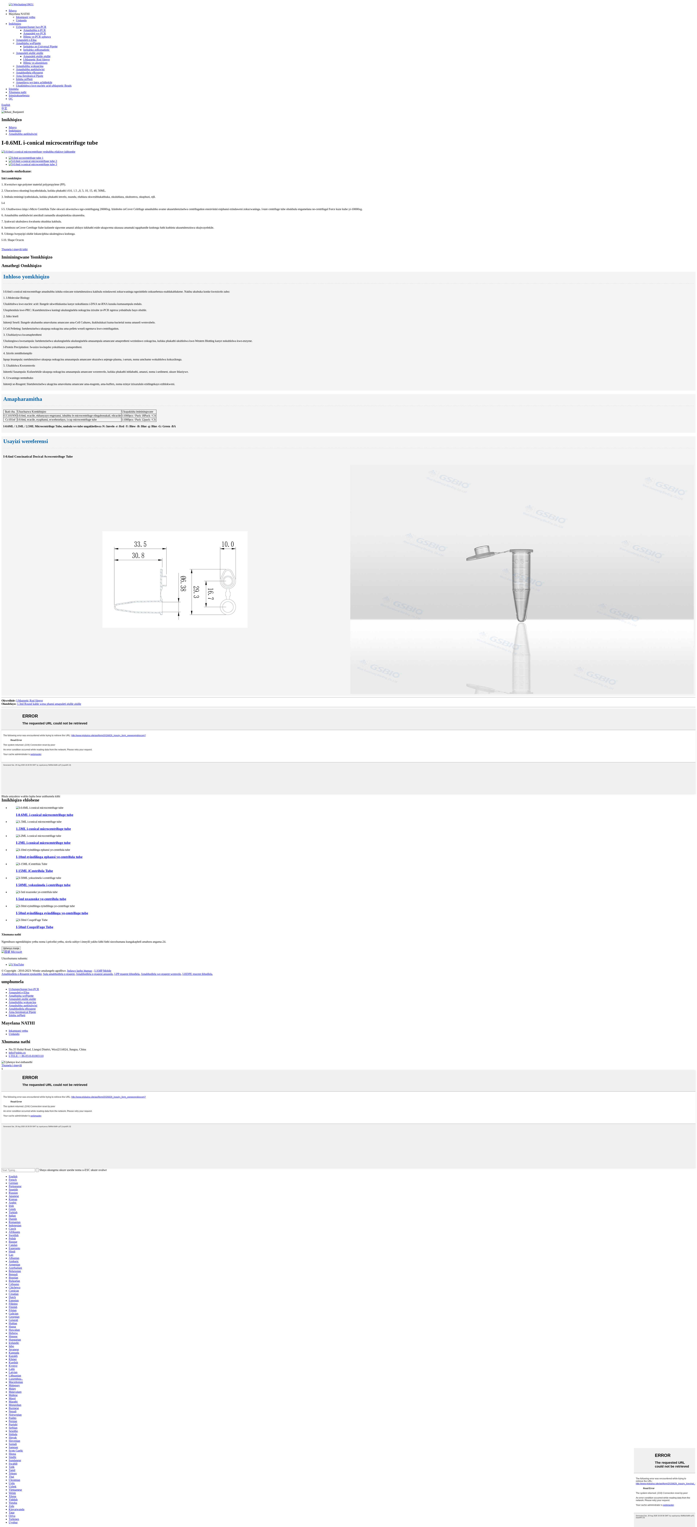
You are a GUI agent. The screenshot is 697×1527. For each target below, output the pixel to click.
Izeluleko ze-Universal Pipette (40, 46)
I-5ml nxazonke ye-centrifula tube (41, 899)
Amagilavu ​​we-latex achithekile (34, 82)
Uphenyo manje (11, 948)
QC (11, 98)
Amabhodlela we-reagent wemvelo (161, 974)
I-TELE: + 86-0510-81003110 (26, 1055)
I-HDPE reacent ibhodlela (197, 974)
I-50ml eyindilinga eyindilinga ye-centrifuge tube (52, 913)
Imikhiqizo (15, 23)
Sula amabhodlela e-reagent (59, 974)
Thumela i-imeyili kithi (14, 249)
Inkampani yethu (25, 17)
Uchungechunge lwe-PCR (31, 26)
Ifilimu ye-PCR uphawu (37, 36)
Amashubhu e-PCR (34, 30)
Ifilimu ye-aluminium (35, 62)
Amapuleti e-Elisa (26, 40)
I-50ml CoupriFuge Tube (34, 927)
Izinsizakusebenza (19, 95)
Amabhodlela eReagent (29, 72)
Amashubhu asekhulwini (30, 69)
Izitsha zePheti (24, 79)
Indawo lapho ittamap (79, 970)
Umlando (21, 20)
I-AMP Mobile (102, 970)
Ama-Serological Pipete (29, 75)
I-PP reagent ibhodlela (127, 974)
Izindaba (14, 88)
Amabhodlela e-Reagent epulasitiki (21, 974)
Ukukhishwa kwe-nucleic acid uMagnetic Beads (44, 85)
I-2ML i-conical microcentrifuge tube (43, 843)
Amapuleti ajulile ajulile (29, 53)
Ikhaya (13, 10)
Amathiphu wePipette (28, 43)
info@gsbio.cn (17, 1052)
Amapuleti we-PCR (34, 33)
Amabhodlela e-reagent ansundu (94, 974)
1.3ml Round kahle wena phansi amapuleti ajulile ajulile (49, 703)
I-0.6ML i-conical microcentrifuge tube (44, 815)
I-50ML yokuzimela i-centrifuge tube (43, 885)
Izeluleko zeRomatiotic (36, 49)
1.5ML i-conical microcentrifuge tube (43, 829)
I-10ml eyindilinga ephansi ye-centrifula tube (49, 857)
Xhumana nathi (17, 92)
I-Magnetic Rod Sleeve (36, 59)
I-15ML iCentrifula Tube (34, 871)
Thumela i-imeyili (11, 1065)
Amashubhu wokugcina (29, 66)
